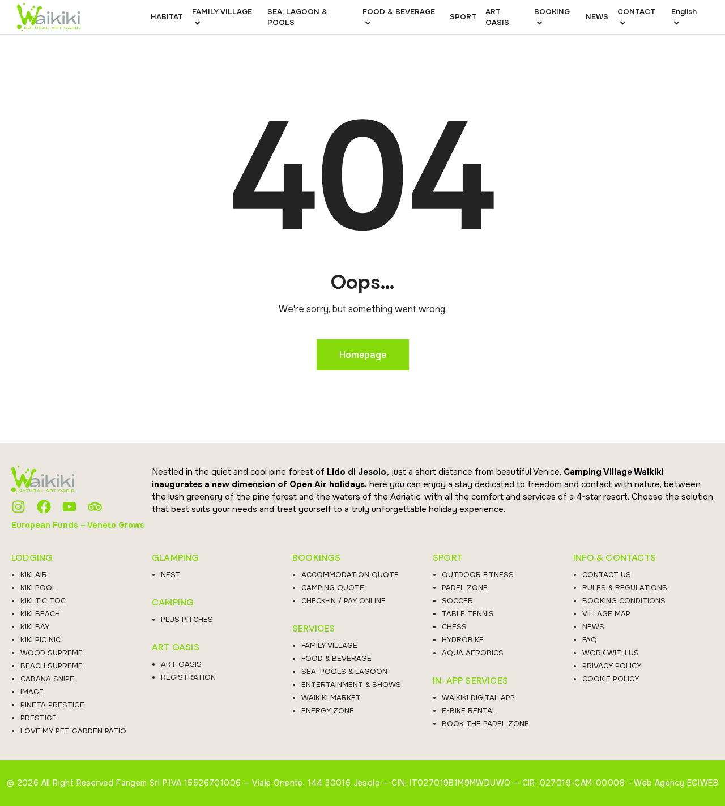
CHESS (454, 627)
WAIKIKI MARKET (331, 697)
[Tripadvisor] (95, 507)
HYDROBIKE (463, 640)
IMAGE (32, 692)
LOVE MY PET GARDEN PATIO (73, 731)
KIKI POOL (38, 587)
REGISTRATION (188, 677)
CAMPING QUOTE (332, 587)
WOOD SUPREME (51, 653)
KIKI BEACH (40, 614)
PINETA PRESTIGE (52, 705)
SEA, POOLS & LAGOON (344, 671)
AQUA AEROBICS (473, 653)
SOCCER (457, 600)
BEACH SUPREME (51, 666)
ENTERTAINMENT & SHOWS (351, 684)
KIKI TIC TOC (43, 600)
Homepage (362, 355)
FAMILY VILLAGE (329, 645)
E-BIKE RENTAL (469, 710)
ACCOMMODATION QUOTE (350, 574)
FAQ (589, 640)
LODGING (32, 557)
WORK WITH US (610, 653)
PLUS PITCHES (187, 619)
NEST (171, 574)
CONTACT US (606, 574)
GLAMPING (175, 557)
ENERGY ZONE (327, 710)
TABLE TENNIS (468, 614)
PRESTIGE (38, 718)
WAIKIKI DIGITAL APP (478, 697)
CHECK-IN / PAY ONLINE (343, 600)
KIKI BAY (34, 627)
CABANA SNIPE (47, 679)
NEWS (593, 627)
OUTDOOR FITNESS (478, 574)
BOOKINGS (316, 557)
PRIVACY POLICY (611, 666)
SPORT (448, 557)
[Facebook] (44, 507)
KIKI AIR (33, 574)
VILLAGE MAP (606, 614)
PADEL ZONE (465, 587)
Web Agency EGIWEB (676, 783)
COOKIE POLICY (610, 679)
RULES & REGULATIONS (624, 587)
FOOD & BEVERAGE (336, 658)
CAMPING (173, 602)
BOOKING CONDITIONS (624, 600)
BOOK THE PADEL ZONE (485, 723)
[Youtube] (69, 507)
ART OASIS (175, 647)
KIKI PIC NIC (40, 640)
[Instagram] (18, 507)
